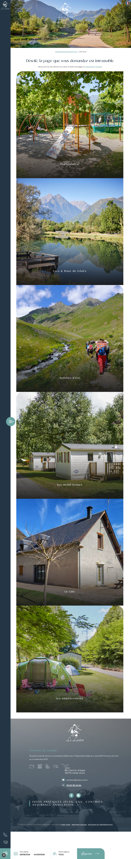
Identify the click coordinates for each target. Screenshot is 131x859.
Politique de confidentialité (100, 824)
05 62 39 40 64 (73, 785)
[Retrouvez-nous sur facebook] (71, 795)
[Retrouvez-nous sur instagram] (78, 795)
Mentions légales (79, 824)
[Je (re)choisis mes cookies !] (4, 855)
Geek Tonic (65, 824)
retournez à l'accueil (94, 67)
